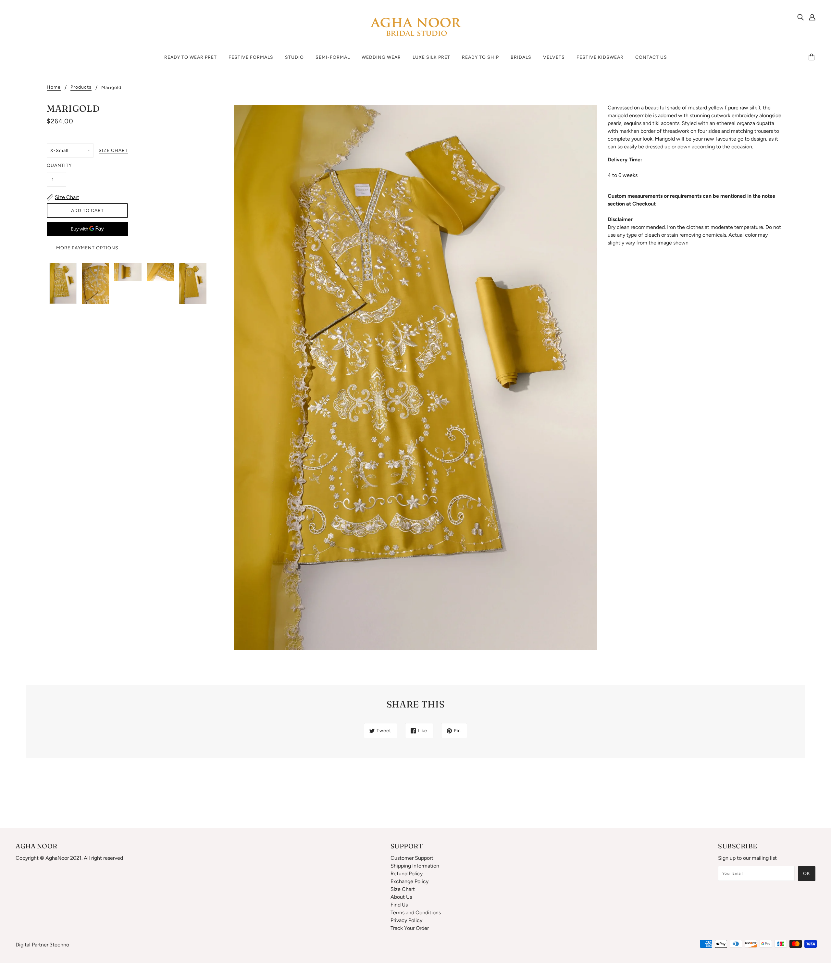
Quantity (56, 165)
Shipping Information (415, 866)
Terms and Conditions (416, 912)
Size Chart (403, 889)
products (81, 87)
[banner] (415, 27)
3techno (59, 945)
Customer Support (412, 858)
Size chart (113, 150)
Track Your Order (410, 928)
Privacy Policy (406, 920)
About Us (401, 897)
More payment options (87, 248)
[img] (800, 16)
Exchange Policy (409, 881)
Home (54, 87)
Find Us (399, 905)
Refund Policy (407, 873)
